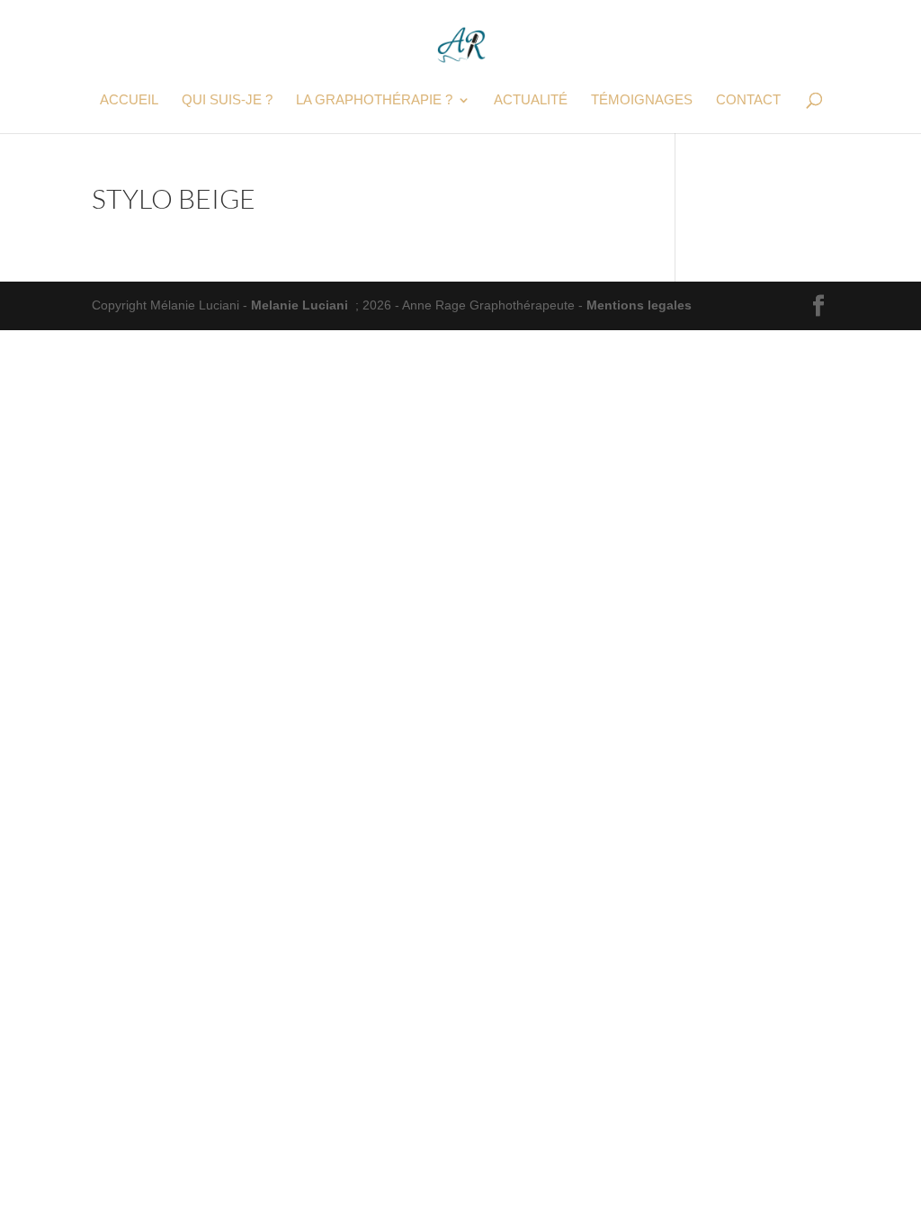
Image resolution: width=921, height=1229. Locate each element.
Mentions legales (639, 305)
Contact (748, 100)
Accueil (129, 100)
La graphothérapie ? (374, 100)
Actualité (531, 100)
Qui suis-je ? (227, 100)
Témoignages (642, 100)
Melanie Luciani (299, 305)
